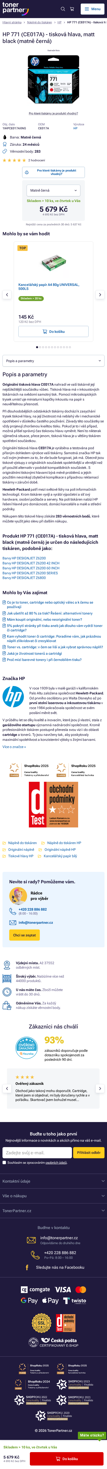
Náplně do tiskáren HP (64, 843)
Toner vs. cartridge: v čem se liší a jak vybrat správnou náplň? (55, 647)
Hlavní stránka (11, 22)
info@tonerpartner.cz (36, 922)
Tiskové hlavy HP (20, 856)
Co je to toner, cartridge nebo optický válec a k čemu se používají (50, 604)
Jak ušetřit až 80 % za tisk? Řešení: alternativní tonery (50, 613)
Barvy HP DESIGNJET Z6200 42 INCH (30, 563)
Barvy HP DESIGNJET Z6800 (24, 578)
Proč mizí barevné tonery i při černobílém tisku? (44, 660)
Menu (96, 9)
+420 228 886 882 (33, 909)
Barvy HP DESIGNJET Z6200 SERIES (30, 573)
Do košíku (70, 1459)
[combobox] (53, 190)
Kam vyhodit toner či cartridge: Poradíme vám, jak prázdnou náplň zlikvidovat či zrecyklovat (54, 638)
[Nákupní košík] (72, 9)
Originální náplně (21, 850)
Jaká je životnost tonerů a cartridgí (34, 653)
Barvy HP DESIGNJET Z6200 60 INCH (30, 568)
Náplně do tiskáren (39, 22)
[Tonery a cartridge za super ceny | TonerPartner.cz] (15, 9)
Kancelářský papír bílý (60, 856)
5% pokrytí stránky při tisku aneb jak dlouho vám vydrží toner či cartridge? (55, 628)
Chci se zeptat (24, 935)
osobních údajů (56, 1162)
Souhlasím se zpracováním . (37, 1162)
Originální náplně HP (60, 850)
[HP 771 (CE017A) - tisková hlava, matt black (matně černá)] (53, 105)
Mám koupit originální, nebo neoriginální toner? (44, 619)
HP (59, 22)
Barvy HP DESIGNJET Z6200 (24, 558)
